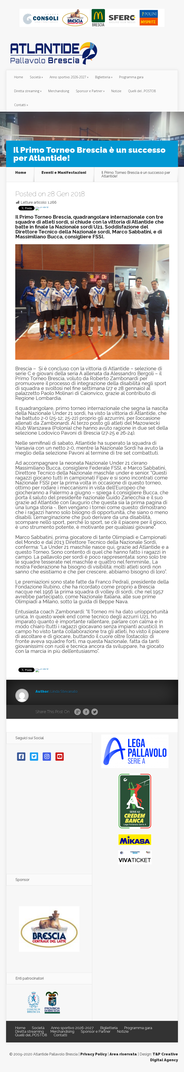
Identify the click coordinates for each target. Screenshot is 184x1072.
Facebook (86, 712)
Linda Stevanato (64, 691)
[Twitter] (34, 756)
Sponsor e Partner (89, 91)
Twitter (94, 712)
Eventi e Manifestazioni (64, 173)
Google (77, 712)
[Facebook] (21, 756)
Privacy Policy (93, 1054)
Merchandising (58, 91)
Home (18, 77)
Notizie (116, 91)
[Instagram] (47, 756)
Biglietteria (102, 77)
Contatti (20, 105)
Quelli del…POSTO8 (142, 91)
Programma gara (131, 77)
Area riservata (123, 1054)
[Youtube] (59, 756)
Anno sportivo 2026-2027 (68, 77)
